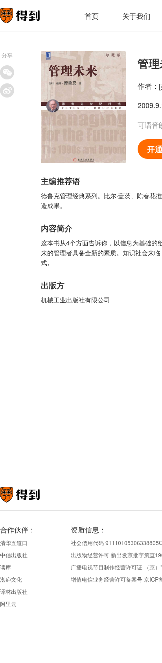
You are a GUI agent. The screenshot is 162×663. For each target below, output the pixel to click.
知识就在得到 (30, 495)
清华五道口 (14, 543)
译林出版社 (14, 591)
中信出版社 (14, 555)
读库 (5, 567)
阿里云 (8, 604)
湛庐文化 (11, 579)
